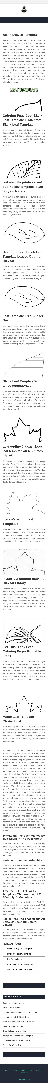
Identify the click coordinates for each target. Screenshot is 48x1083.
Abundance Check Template (19, 969)
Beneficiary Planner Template (14, 1003)
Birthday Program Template (19, 954)
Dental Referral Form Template (14, 1031)
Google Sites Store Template (14, 1045)
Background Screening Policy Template (18, 1036)
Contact (15, 1070)
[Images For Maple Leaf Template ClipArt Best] (24, 699)
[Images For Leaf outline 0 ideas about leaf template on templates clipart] (24, 429)
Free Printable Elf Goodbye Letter (21, 964)
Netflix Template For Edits (13, 1026)
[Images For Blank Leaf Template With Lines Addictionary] (24, 364)
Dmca (7, 1070)
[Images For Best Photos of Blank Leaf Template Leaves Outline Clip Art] (24, 235)
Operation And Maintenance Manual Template (20, 1012)
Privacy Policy (27, 1070)
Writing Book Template (11, 1008)
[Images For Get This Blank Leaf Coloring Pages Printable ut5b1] (24, 630)
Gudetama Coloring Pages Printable (16, 1040)
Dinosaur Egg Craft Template (19, 948)
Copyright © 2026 (24, 1079)
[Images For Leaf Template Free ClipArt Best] (24, 299)
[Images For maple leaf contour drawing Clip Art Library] (24, 562)
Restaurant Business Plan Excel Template (19, 1022)
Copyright (39, 1070)
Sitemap (24, 1073)
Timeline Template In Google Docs (16, 1017)
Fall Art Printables (15, 959)
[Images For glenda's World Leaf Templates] (24, 502)
